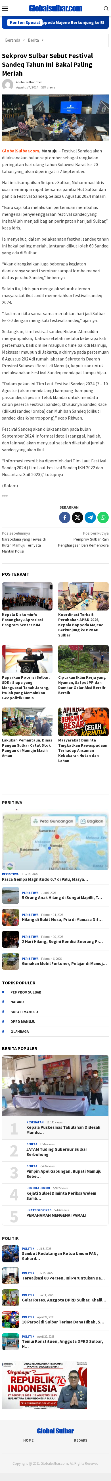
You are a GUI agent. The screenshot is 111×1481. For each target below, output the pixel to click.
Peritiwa (12, 802)
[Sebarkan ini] (64, 517)
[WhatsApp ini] (103, 517)
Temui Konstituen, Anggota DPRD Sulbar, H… (62, 1344)
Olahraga (20, 1031)
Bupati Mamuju (24, 1012)
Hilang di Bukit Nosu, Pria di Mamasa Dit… (62, 919)
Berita (31, 1144)
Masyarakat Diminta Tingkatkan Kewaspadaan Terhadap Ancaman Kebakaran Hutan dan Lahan (82, 750)
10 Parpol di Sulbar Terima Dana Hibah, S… (63, 1322)
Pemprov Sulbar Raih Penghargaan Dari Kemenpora (83, 539)
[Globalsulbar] (55, 7)
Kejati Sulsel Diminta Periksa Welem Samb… (61, 1196)
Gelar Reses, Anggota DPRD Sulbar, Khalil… (64, 1300)
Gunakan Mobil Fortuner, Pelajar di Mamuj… (64, 963)
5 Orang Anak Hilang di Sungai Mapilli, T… (62, 897)
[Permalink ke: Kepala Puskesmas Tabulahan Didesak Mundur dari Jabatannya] (55, 1085)
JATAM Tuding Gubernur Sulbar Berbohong (56, 1152)
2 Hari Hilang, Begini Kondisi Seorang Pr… (62, 941)
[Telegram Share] (90, 517)
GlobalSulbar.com (20, 151)
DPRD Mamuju (23, 1021)
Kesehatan (35, 1122)
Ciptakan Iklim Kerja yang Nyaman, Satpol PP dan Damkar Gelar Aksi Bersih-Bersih (82, 685)
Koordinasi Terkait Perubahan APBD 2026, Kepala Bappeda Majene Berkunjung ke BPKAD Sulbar (80, 625)
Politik (10, 1238)
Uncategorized (38, 1210)
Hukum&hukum (38, 1188)
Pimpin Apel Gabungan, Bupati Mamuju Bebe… (64, 1174)
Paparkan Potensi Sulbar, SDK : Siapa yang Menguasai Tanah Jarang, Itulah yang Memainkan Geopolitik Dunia (26, 687)
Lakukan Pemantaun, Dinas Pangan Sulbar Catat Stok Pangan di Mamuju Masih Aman (27, 748)
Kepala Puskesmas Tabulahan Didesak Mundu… (63, 1130)
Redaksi (81, 1440)
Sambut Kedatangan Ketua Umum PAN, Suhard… (60, 1256)
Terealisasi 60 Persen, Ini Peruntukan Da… (63, 1278)
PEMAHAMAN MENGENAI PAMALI (56, 1215)
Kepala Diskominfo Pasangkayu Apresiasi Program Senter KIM (22, 619)
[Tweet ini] (77, 517)
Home (28, 1440)
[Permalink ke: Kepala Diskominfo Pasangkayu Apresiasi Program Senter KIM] (27, 596)
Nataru (17, 1002)
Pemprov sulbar (26, 992)
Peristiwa (10, 874)
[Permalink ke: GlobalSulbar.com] (7, 84)
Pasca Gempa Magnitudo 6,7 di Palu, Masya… (45, 879)
